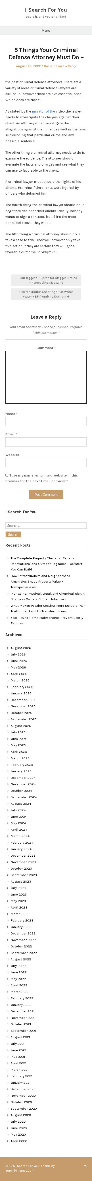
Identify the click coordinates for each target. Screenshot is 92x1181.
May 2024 (18, 823)
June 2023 (19, 894)
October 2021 (21, 1024)
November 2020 (23, 1096)
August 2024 (21, 804)
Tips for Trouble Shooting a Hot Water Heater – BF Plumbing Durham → (46, 294)
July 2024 (18, 810)
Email (11, 434)
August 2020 (21, 1115)
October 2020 (21, 1102)
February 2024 (22, 843)
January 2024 (21, 849)
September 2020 (24, 1109)
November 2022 (23, 940)
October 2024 (21, 791)
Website (12, 455)
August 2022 (21, 959)
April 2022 (19, 985)
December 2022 (23, 933)
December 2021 (23, 1011)
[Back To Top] (85, 1166)
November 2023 (23, 862)
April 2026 (19, 674)
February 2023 (22, 920)
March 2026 (20, 680)
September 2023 (24, 875)
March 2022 (20, 992)
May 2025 (18, 745)
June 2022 (19, 972)
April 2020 (19, 1141)
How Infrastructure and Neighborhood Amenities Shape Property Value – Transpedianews (40, 581)
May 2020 (18, 1134)
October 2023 (21, 868)
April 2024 (19, 830)
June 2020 (19, 1128)
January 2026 (21, 693)
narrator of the (43, 111)
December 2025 (23, 700)
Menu (46, 31)
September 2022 (24, 953)
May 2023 (18, 901)
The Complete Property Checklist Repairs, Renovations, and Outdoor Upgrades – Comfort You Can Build (46, 563)
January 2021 (21, 1083)
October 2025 (21, 713)
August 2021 (20, 1037)
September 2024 (24, 797)
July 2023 (18, 888)
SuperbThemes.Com (19, 1170)
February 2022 (22, 998)
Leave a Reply (66, 66)
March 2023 (20, 914)
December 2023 (23, 855)
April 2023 (19, 907)
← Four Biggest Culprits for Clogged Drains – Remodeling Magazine (46, 280)
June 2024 (19, 817)
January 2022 (21, 1005)
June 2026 (19, 661)
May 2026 (18, 667)
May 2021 (18, 1057)
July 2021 (18, 1044)
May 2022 (18, 979)
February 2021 (21, 1076)
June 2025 (19, 739)
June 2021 (18, 1050)
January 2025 (21, 771)
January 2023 (21, 927)
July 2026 (18, 654)
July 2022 (18, 966)
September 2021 (23, 1031)
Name (11, 414)
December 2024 (23, 778)
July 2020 (18, 1121)
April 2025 (19, 752)
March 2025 (20, 758)
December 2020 (23, 1089)
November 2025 (23, 706)
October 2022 (21, 946)
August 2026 (21, 648)
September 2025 (24, 719)
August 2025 (21, 726)
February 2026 (22, 687)
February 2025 (22, 765)
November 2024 (23, 784)
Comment (46, 348)
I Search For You (46, 10)
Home (48, 66)
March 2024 (20, 836)
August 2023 (21, 881)
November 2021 (23, 1018)
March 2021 (20, 1070)
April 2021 (18, 1063)
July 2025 (18, 732)
